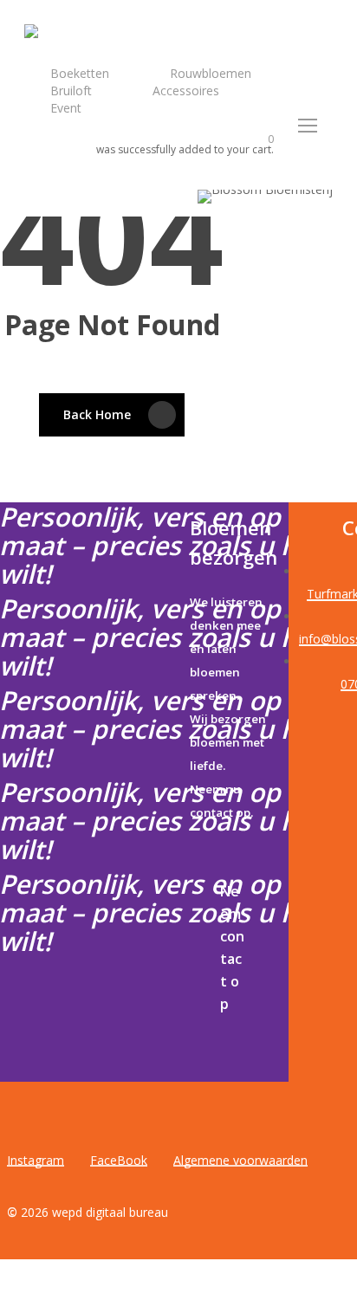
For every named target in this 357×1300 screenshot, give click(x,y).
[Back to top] (178, 1288)
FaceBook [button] (118, 1160)
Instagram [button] (35, 1160)
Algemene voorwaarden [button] (240, 1160)
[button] (308, 126)
